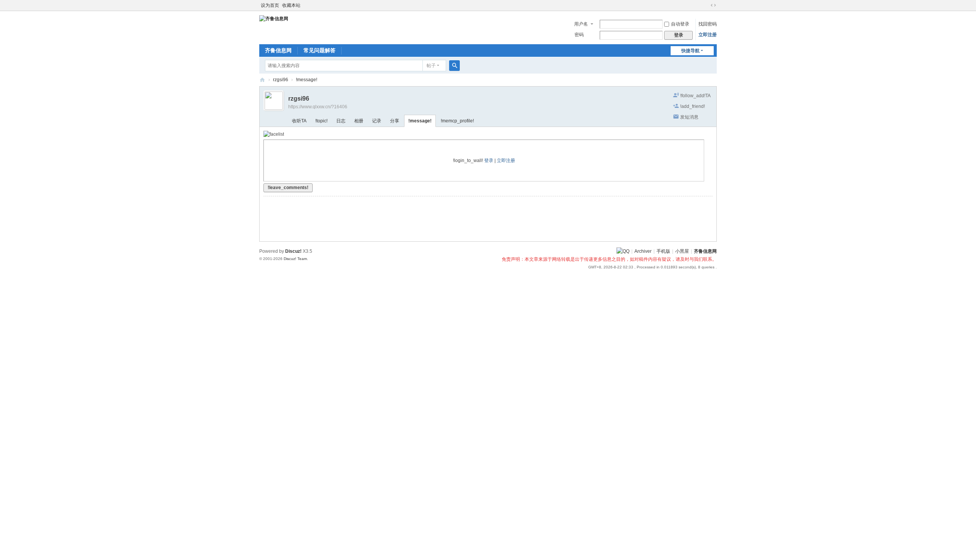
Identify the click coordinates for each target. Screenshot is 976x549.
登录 (488, 160)
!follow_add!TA (695, 95)
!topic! (321, 121)
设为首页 (270, 5)
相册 (358, 121)
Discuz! (293, 251)
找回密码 (707, 24)
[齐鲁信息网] (273, 18)
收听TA (299, 121)
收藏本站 (291, 5)
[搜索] (454, 65)
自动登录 (680, 24)
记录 (376, 121)
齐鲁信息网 (278, 50)
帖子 (431, 65)
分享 (394, 121)
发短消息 (689, 117)
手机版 (663, 251)
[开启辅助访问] (706, 5)
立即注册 (707, 34)
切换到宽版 (713, 5)
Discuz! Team (295, 259)
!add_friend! (692, 106)
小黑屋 (682, 251)
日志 (340, 121)
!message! (306, 79)
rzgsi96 (280, 79)
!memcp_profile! (457, 121)
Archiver (643, 251)
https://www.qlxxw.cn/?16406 (317, 106)
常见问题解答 (319, 50)
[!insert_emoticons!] (273, 134)
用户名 (581, 24)
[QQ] (622, 251)
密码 (579, 34)
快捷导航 (690, 50)
